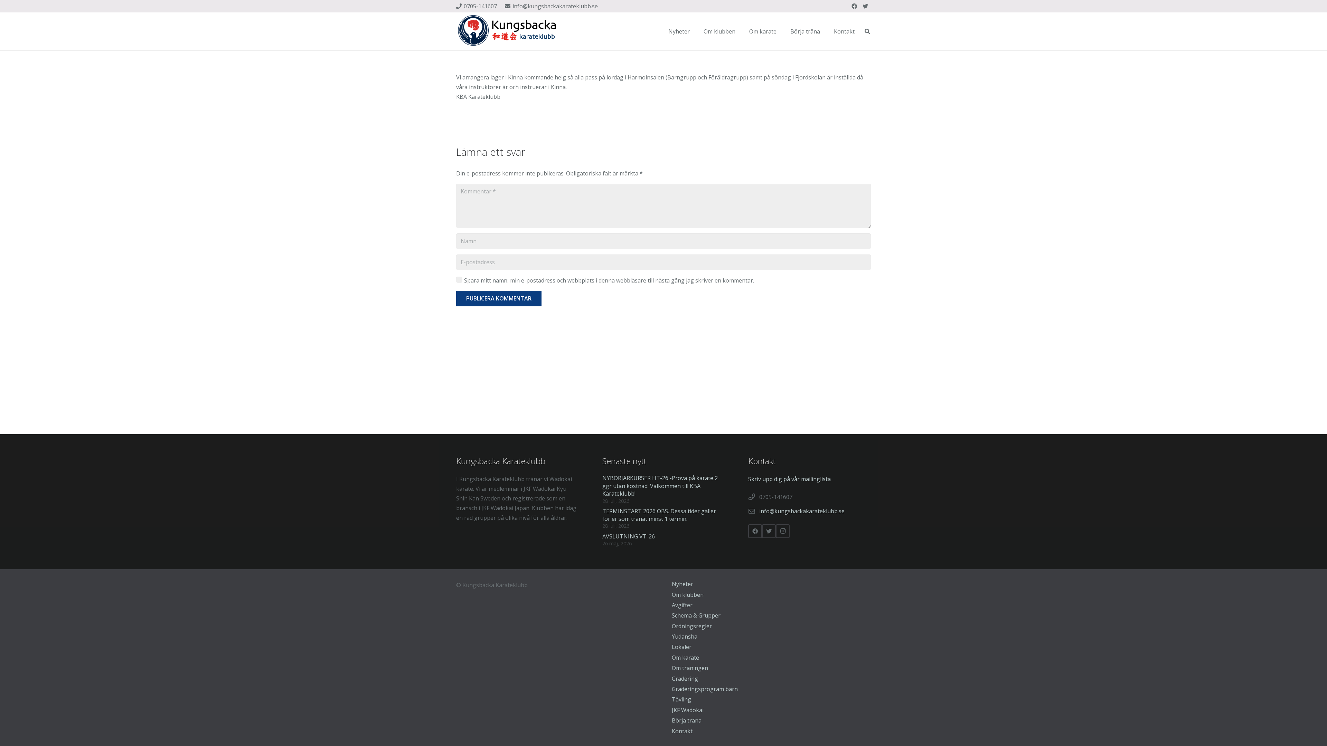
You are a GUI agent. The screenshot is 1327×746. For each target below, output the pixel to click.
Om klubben (688, 595)
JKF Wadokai (688, 710)
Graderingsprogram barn (705, 689)
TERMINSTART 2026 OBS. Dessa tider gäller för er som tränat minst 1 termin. (659, 515)
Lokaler (681, 647)
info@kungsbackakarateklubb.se (802, 511)
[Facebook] (854, 6)
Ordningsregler (692, 626)
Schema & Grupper (696, 615)
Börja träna (687, 720)
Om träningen (690, 668)
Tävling (681, 699)
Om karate (685, 657)
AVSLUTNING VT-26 (628, 536)
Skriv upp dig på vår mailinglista (789, 479)
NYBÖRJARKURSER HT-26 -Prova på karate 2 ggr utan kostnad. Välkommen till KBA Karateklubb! (660, 485)
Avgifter (682, 605)
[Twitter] (865, 6)
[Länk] (508, 31)
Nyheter (682, 584)
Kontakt (682, 731)
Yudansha (684, 636)
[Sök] (868, 31)
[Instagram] (783, 531)
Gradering (685, 678)
